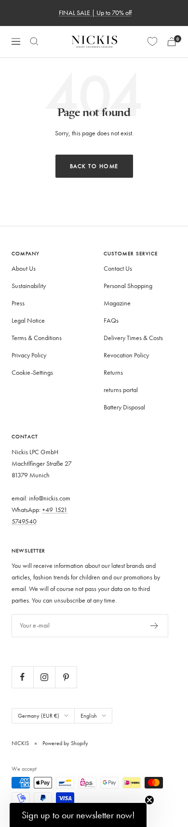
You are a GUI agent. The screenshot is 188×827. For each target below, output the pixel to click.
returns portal (121, 390)
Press (18, 303)
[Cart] (171, 41)
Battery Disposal (124, 407)
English (89, 715)
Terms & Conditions (37, 338)
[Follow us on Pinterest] (66, 677)
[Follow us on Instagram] (44, 677)
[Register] (154, 625)
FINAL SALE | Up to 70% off (95, 13)
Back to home (94, 166)
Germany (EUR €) (38, 715)
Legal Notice (28, 320)
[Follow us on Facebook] (22, 677)
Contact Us (118, 268)
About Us (24, 268)
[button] (78, 815)
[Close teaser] (149, 800)
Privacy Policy (29, 355)
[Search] (34, 41)
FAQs (111, 320)
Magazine (117, 303)
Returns (113, 372)
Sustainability (29, 286)
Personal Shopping (128, 286)
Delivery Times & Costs (133, 338)
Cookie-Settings (32, 372)
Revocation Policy (126, 355)
